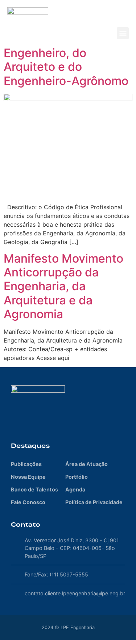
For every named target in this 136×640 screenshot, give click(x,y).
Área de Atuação (86, 464)
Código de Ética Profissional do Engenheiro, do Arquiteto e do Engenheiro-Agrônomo (66, 53)
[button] (123, 33)
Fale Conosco (28, 502)
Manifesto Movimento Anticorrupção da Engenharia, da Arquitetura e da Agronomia (63, 286)
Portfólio (76, 477)
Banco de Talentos (34, 489)
